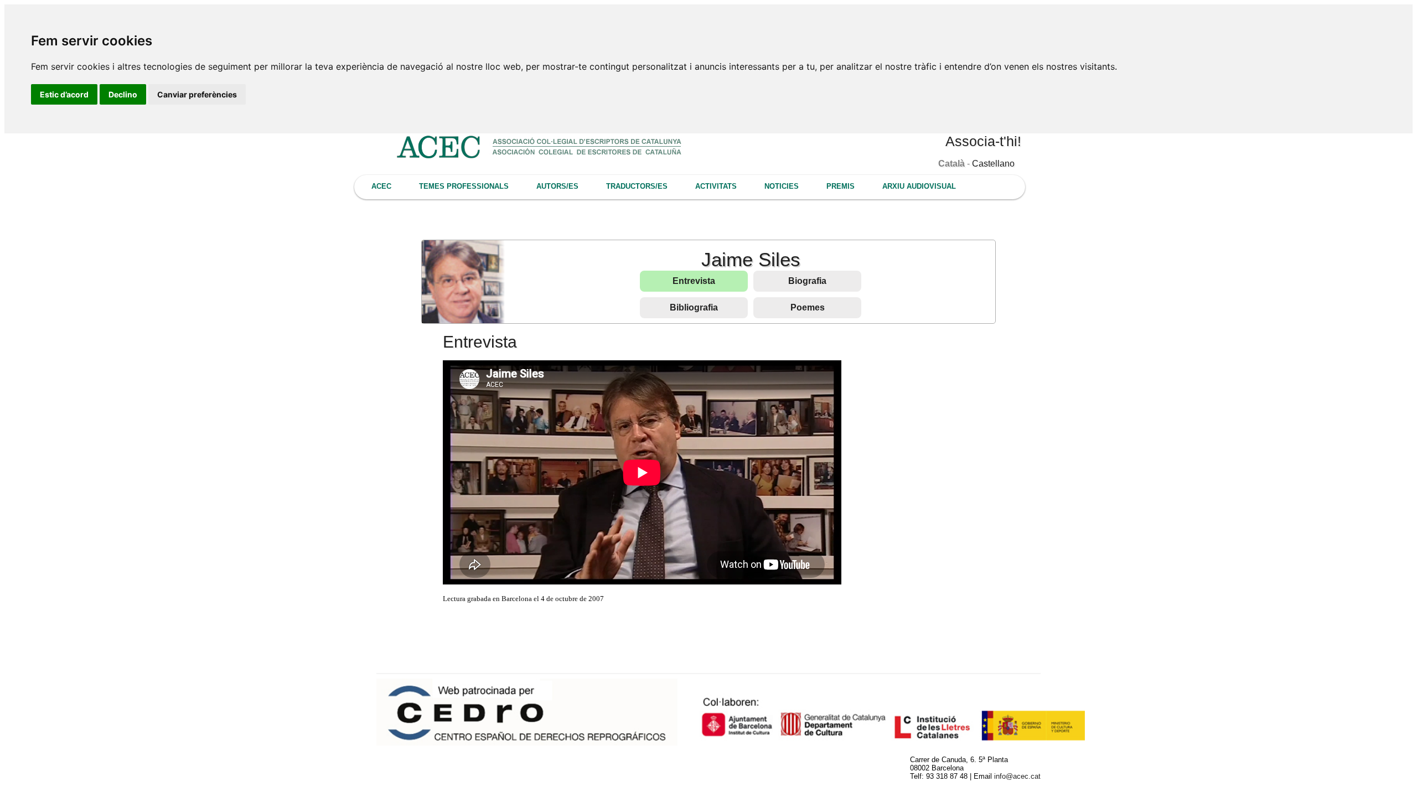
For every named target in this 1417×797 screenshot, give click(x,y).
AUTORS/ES (557, 186)
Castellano (993, 163)
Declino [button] (122, 94)
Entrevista (694, 281)
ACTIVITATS (716, 186)
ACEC (381, 186)
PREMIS (840, 186)
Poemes (807, 307)
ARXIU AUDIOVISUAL (919, 186)
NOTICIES (781, 186)
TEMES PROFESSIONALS (464, 186)
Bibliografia (694, 307)
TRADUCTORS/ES (637, 186)
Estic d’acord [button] (64, 94)
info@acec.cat (1017, 776)
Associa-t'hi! (983, 141)
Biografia (807, 281)
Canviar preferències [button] (197, 94)
